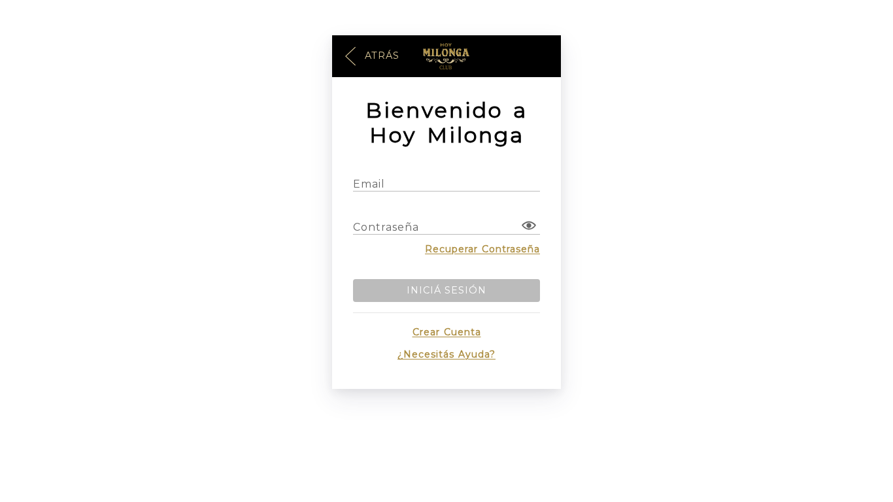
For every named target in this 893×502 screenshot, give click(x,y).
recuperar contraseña (482, 249)
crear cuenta (447, 332)
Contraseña (386, 227)
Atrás (380, 55)
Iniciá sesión (446, 290)
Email (369, 184)
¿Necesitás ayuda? (446, 354)
